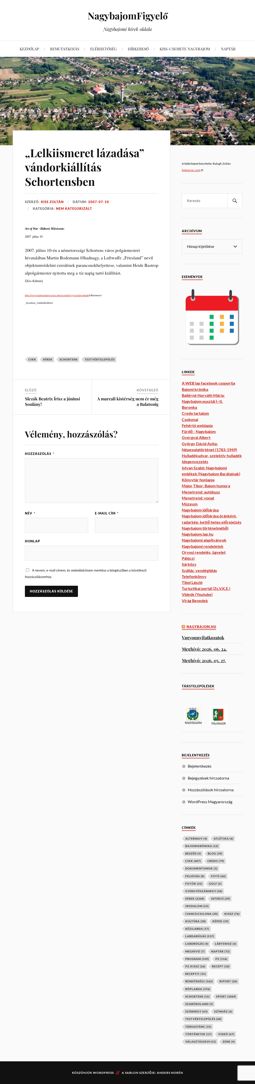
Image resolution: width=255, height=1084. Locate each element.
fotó (218, 876)
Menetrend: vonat (198, 498)
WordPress (103, 1073)
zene (229, 1041)
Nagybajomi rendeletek (202, 546)
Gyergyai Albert (196, 437)
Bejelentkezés (199, 766)
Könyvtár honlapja (198, 479)
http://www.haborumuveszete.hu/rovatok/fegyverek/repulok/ (57, 295)
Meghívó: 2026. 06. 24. (204, 648)
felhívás (194, 876)
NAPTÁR (228, 48)
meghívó (195, 951)
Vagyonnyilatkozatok (203, 637)
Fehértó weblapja (197, 425)
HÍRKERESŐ (138, 48)
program (197, 958)
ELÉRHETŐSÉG (103, 48)
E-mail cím (107, 513)
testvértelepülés (100, 359)
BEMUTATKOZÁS (64, 48)
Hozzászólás (39, 454)
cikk (32, 359)
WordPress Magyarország (210, 801)
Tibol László (192, 582)
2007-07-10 (98, 202)
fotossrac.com (191, 170)
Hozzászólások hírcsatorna (211, 789)
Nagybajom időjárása (200, 509)
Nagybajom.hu (201, 627)
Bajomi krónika (195, 389)
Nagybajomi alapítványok (204, 540)
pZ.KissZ (195, 966)
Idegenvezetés (195, 461)
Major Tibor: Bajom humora (206, 485)
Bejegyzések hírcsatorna (208, 778)
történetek (198, 1034)
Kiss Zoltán (52, 202)
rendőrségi (199, 981)
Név (30, 513)
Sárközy (189, 564)
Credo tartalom (195, 413)
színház (223, 1011)
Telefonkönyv (194, 576)
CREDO (215, 861)
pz (221, 958)
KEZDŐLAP (29, 48)
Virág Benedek (195, 600)
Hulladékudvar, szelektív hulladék (212, 455)
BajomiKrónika (201, 846)
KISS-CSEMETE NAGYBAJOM (185, 48)
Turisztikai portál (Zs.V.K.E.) (206, 588)
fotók (193, 883)
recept (221, 966)
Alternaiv (196, 838)
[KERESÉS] (234, 200)
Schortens (69, 359)
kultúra (195, 921)
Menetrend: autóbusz (201, 492)
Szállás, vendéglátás (199, 570)
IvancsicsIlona (201, 913)
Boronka (189, 407)
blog (215, 853)
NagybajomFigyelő (128, 15)
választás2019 (200, 1041)
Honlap (32, 541)
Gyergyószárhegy (203, 891)
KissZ (232, 913)
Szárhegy (196, 1011)
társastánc (198, 1026)
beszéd (193, 853)
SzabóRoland (199, 1004)
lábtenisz (225, 943)
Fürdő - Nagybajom (199, 431)
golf (215, 883)
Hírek (48, 359)
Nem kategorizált (74, 209)
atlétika (223, 838)
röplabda (197, 989)
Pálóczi (188, 558)
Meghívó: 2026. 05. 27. (204, 660)
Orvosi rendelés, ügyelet (204, 552)
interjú (220, 898)
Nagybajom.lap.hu (197, 534)
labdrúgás (196, 943)
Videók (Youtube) (197, 594)
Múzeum (189, 504)
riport (228, 981)
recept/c (195, 973)
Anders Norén (170, 1073)
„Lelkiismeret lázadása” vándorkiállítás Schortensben (84, 167)
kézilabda (197, 928)
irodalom (197, 906)
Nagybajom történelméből (205, 528)
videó (226, 1034)
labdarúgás (199, 936)
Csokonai (190, 419)
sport (226, 996)
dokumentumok (201, 868)
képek (220, 921)
